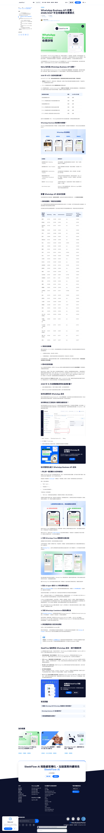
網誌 (22, 7)
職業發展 (20, 789)
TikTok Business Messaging (50, 792)
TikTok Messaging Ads (49, 809)
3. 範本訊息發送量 (23, 12)
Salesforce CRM (48, 801)
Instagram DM (47, 795)
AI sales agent (52, 478)
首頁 (19, 7)
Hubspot (46, 800)
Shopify (46, 798)
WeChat (46, 803)
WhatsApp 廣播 (35, 789)
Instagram (43, 631)
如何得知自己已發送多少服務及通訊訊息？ (26, 17)
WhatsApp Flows (46, 547)
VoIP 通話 (47, 789)
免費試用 (68, 692)
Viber (46, 806)
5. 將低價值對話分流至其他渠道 (25, 27)
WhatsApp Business (35, 792)
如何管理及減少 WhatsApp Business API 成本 (25, 19)
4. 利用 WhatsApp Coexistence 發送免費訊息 (26, 26)
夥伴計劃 (20, 792)
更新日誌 (20, 801)
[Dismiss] (17, 818)
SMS (46, 797)
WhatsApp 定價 (35, 791)
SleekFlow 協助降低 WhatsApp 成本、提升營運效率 (25, 29)
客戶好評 (20, 798)
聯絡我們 (20, 800)
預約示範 (75, 692)
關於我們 (20, 788)
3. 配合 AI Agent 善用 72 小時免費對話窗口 (26, 24)
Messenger (80, 630)
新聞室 (19, 791)
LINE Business (47, 807)
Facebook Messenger (49, 794)
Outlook (46, 788)
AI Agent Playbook (56, 532)
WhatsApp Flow (35, 794)
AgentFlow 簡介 (35, 799)
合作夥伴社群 (21, 794)
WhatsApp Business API (36, 788)
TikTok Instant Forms (49, 810)
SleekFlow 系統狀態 (22, 795)
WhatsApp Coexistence (47, 613)
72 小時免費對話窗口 (77, 588)
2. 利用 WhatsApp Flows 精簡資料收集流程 (26, 22)
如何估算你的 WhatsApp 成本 (23, 15)
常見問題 (20, 797)
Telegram (46, 804)
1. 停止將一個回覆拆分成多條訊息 (25, 20)
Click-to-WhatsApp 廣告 (47, 588)
